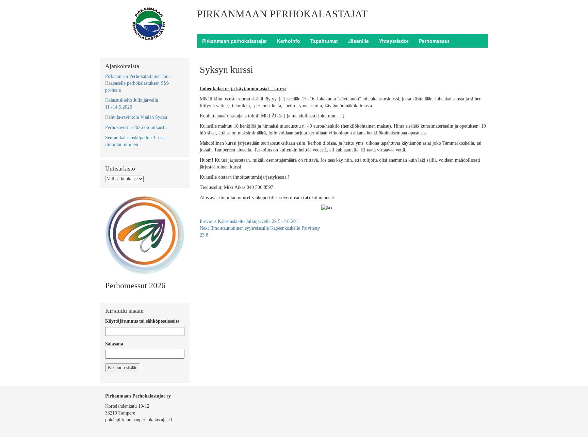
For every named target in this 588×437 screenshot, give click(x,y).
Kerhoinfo (288, 40)
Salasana (114, 343)
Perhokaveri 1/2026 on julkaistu (136, 127)
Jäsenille (358, 40)
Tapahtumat (324, 40)
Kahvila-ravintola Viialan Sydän (136, 117)
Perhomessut (434, 40)
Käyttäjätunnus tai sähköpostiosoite (142, 321)
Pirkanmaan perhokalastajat (234, 40)
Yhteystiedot (394, 40)
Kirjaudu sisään (122, 367)
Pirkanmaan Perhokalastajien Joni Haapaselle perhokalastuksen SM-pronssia (137, 83)
